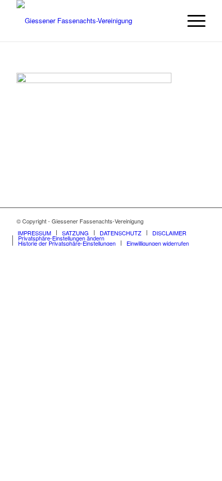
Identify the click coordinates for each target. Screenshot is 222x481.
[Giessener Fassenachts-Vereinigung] (92, 20)
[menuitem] (191, 20)
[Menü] (191, 20)
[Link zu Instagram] (197, 221)
